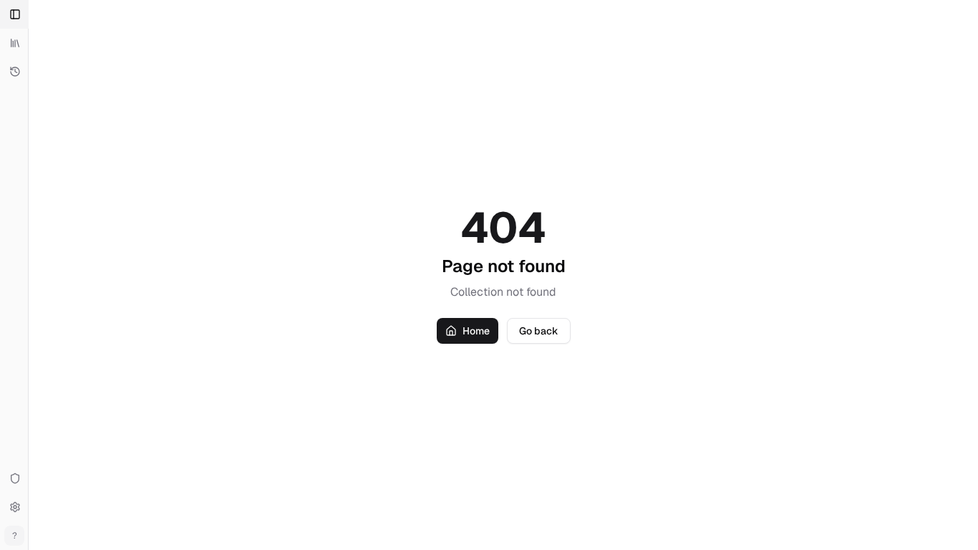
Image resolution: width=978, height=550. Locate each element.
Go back (538, 330)
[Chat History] (14, 71)
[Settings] (14, 507)
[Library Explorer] (14, 43)
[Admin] (14, 478)
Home (476, 330)
